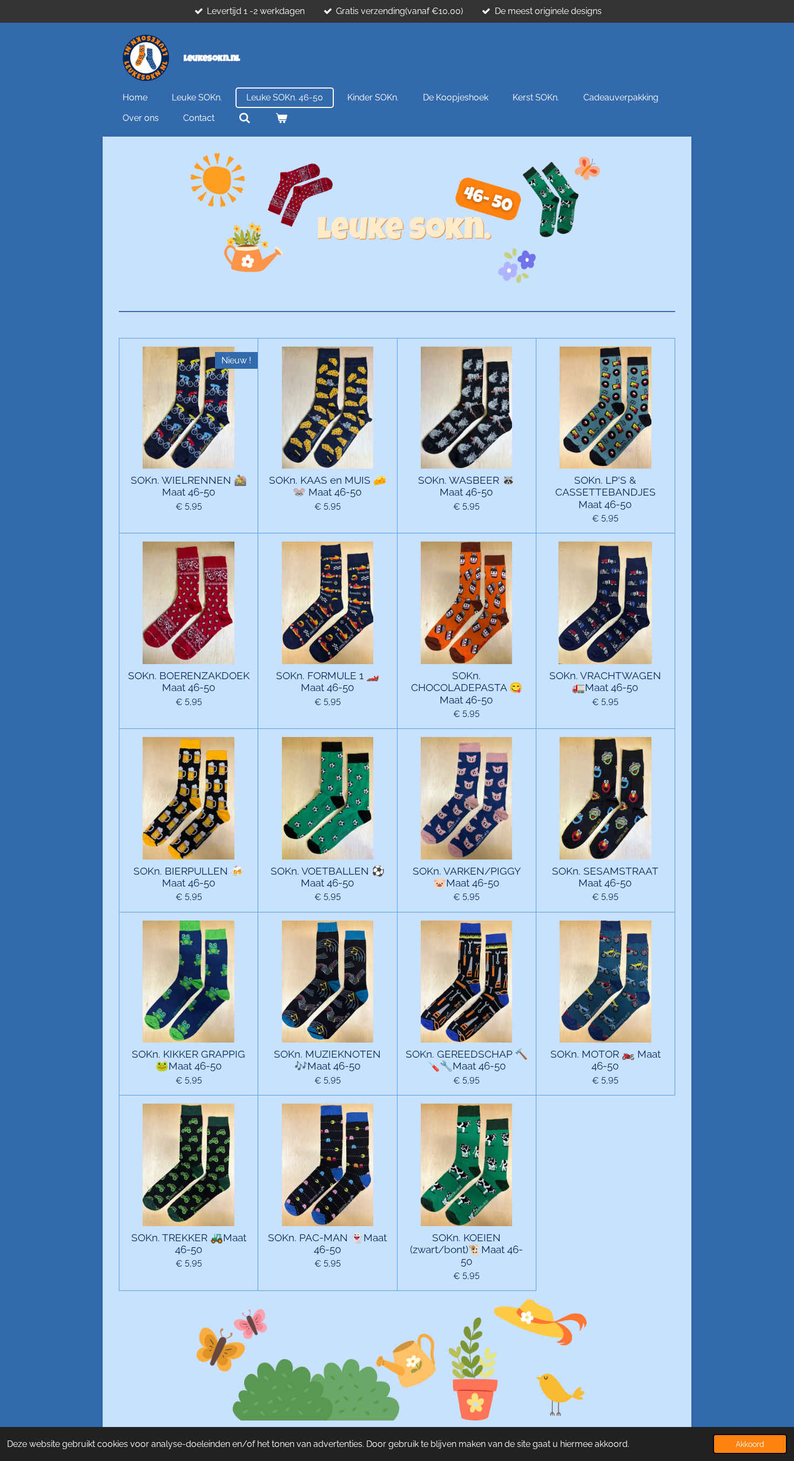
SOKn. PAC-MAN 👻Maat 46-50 (327, 1243)
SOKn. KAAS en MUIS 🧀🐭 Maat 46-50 (327, 486)
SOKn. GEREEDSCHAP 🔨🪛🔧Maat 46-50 (467, 1060)
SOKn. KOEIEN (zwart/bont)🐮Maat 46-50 (466, 1250)
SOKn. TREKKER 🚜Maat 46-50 (188, 1243)
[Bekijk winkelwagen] (281, 118)
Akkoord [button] (750, 1444)
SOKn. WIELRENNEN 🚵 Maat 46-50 (189, 486)
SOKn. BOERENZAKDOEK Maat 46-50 (189, 681)
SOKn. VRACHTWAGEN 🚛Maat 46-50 (605, 681)
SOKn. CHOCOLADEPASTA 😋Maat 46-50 (466, 687)
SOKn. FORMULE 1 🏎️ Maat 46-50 (327, 681)
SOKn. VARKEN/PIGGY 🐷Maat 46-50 (467, 877)
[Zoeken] (244, 118)
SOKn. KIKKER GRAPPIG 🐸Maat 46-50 (188, 1060)
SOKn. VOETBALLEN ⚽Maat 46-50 (328, 877)
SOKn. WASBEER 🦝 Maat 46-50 (466, 486)
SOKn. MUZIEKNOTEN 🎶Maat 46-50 (327, 1060)
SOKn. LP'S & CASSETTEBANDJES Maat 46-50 (605, 492)
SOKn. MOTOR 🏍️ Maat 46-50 (605, 1060)
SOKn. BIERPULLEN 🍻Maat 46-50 (188, 877)
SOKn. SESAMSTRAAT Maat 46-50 (605, 877)
